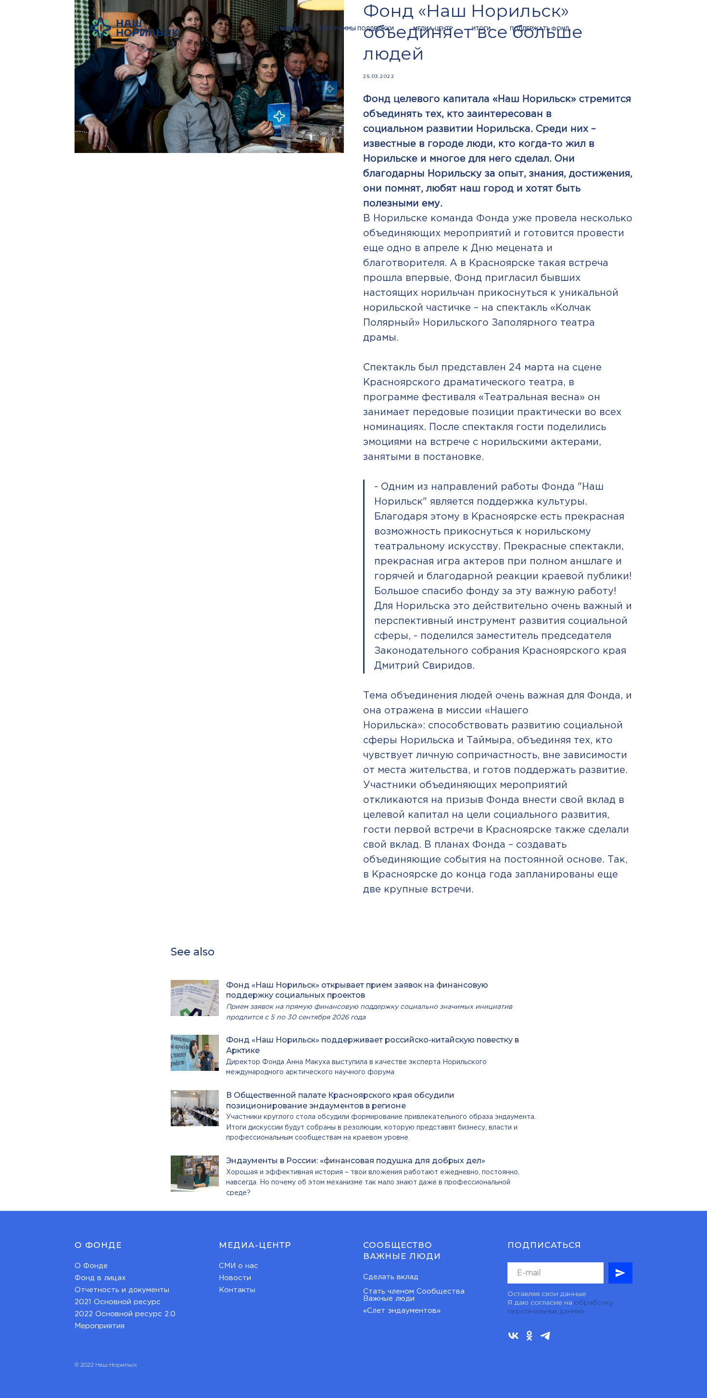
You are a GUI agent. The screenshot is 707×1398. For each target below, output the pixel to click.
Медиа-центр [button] (433, 28)
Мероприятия (100, 1326)
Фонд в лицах (100, 1278)
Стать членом (388, 1291)
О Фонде (91, 1266)
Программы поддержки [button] (357, 28)
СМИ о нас (238, 1266)
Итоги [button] (481, 28)
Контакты (237, 1290)
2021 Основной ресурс (118, 1302)
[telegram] (545, 1336)
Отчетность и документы (122, 1290)
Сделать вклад (390, 1277)
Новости (235, 1278)
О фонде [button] (287, 28)
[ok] (529, 1336)
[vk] (513, 1336)
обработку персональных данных (560, 1306)
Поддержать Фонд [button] (539, 28)
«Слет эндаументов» (402, 1311)
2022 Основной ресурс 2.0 (125, 1314)
